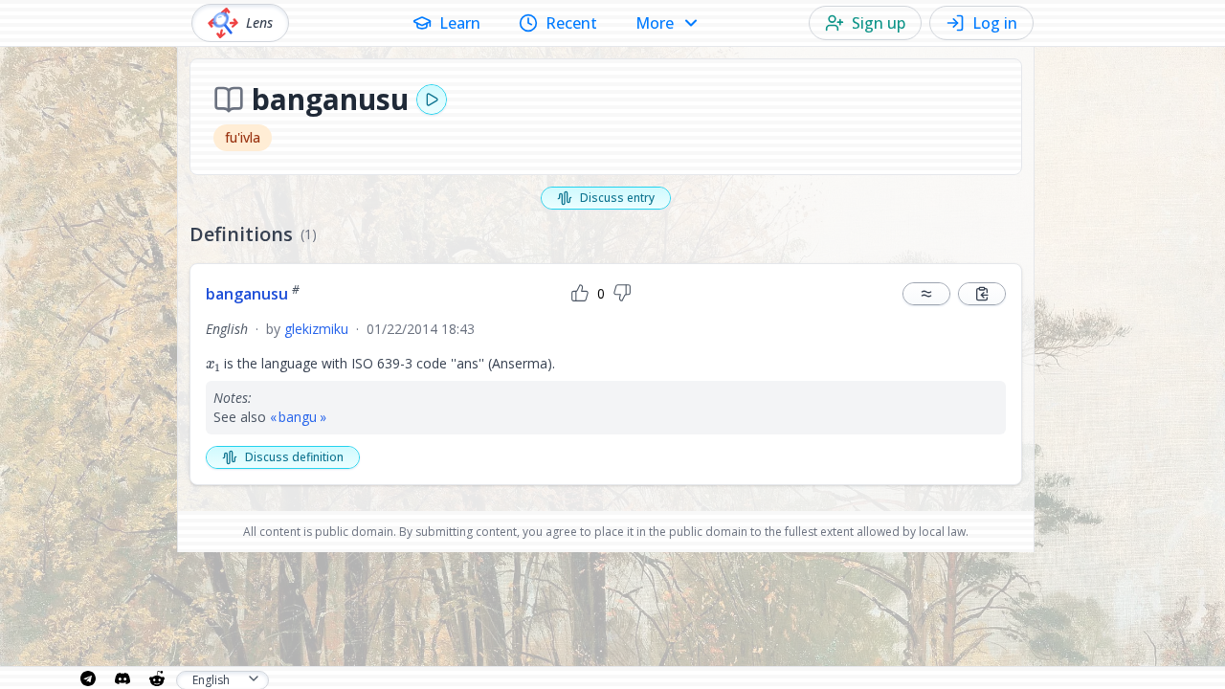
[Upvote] (580, 293)
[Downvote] (622, 293)
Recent (571, 22)
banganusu (253, 293)
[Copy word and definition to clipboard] (982, 293)
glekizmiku (316, 329)
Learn (459, 22)
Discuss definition (294, 457)
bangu (297, 417)
